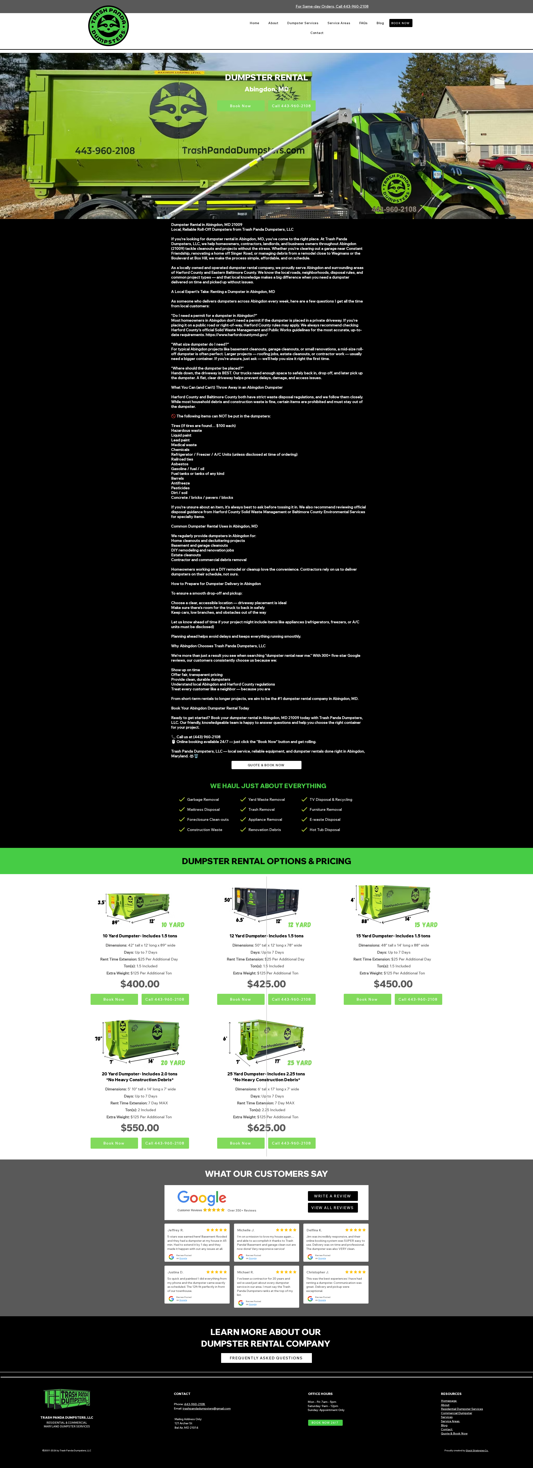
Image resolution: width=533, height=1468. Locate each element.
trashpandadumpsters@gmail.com (207, 1408)
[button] (303, 23)
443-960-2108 (194, 1404)
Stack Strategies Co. (477, 1450)
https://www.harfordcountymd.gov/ (237, 334)
